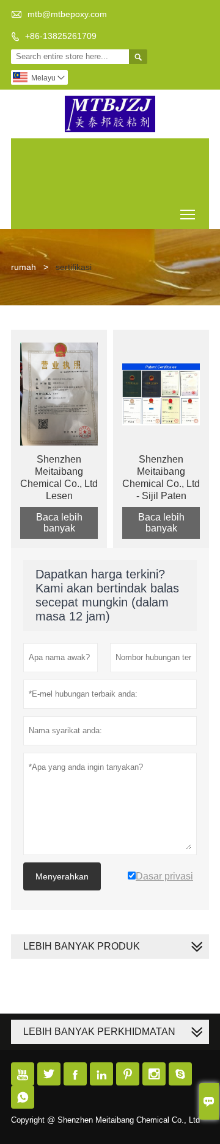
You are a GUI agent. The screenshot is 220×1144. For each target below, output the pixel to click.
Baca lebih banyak (59, 522)
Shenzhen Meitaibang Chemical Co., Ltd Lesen (59, 477)
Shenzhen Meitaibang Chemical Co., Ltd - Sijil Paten (161, 477)
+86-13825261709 (61, 36)
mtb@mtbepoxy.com (67, 14)
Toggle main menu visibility (188, 214)
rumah (23, 267)
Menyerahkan (62, 876)
